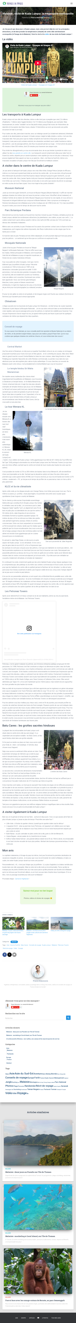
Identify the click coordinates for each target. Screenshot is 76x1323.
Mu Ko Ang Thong (42, 1082)
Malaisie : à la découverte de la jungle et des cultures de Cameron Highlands (37, 932)
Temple (42, 1089)
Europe (8, 1057)
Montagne (33, 1082)
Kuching (14, 1082)
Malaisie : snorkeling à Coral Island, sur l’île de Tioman (24, 1035)
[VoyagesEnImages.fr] (13, 3)
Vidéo (15, 948)
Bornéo (54, 1074)
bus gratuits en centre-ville (22, 153)
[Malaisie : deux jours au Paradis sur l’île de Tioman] (38, 1143)
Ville (15, 1093)
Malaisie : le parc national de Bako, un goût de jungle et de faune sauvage (13, 932)
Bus (58, 1074)
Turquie (64, 1089)
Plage (15, 1086)
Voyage (20, 948)
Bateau (48, 1074)
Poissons (21, 1086)
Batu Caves (24, 945)
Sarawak (64, 1086)
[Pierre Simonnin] (38, 971)
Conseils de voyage (35, 945)
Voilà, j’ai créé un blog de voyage (61, 930)
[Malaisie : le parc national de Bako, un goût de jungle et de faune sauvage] (13, 923)
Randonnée (30, 1086)
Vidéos (38, 1318)
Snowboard (24, 1089)
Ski (12, 1089)
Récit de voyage (8, 948)
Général (8, 1063)
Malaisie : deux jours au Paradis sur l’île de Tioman (22, 1032)
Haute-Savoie (49, 1078)
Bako (44, 1074)
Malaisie (14, 941)
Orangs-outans (51, 1082)
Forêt (37, 1077)
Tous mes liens (56, 1318)
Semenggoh (8, 1089)
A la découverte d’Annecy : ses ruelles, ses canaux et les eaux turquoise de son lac (32, 1039)
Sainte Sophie (57, 1086)
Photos (9, 1085)
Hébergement (59, 1078)
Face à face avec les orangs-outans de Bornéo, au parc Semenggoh (35, 1300)
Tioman (53, 1089)
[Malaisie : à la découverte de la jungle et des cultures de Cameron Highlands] (38, 923)
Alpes (7, 1074)
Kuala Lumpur (46, 945)
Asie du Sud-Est (15, 945)
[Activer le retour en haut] (72, 1319)
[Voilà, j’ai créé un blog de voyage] (62, 923)
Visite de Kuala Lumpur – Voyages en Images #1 (38, 85)
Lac (18, 1082)
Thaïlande (10, 1054)
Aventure (38, 1074)
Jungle (8, 1082)
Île (27, 1093)
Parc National (60, 1082)
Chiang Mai (62, 1074)
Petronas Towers (63, 945)
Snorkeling (17, 1089)
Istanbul (66, 1078)
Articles (32, 1318)
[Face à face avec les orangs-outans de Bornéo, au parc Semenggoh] (38, 1271)
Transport (59, 1089)
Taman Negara (33, 1089)
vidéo (47, 34)
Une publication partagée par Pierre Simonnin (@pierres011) (23, 659)
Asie (8, 945)
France (9, 1059)
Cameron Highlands (21, 879)
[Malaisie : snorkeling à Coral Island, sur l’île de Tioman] (38, 1207)
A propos (45, 1318)
